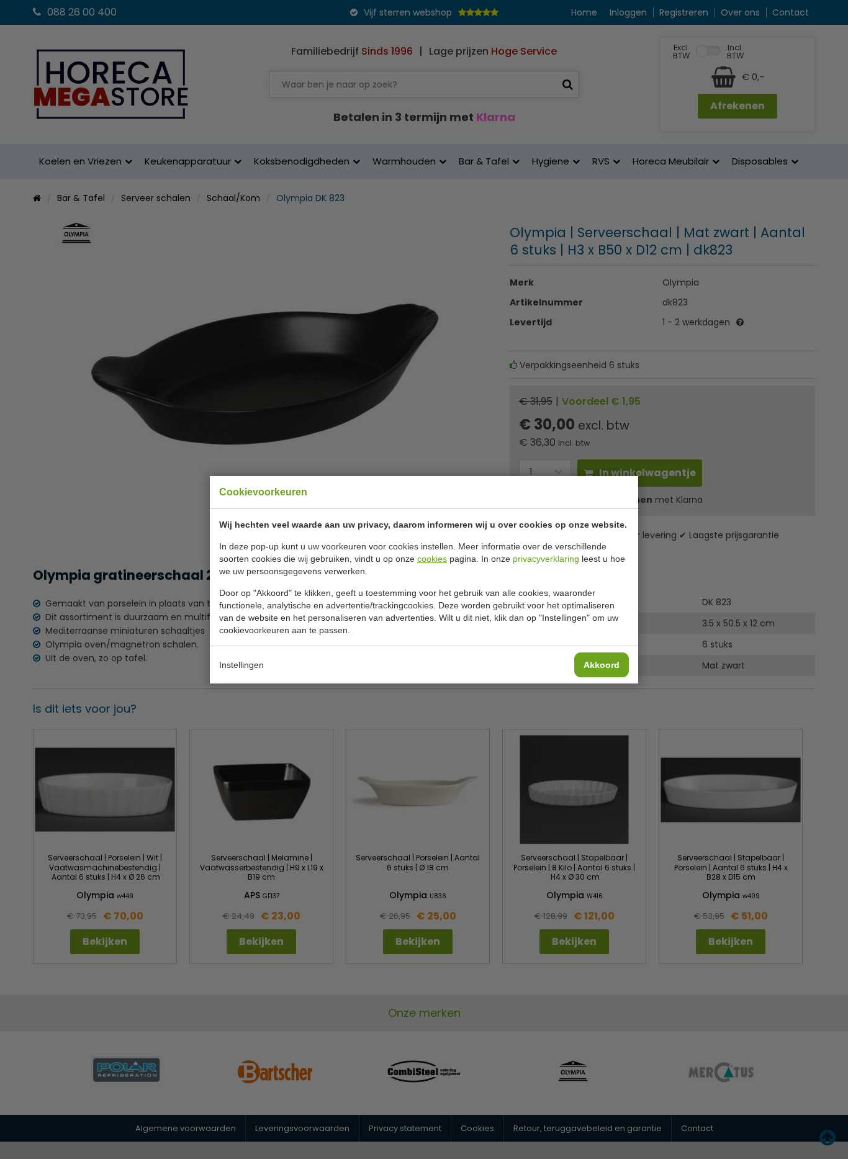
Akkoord (602, 665)
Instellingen (241, 665)
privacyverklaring (546, 559)
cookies (432, 559)
